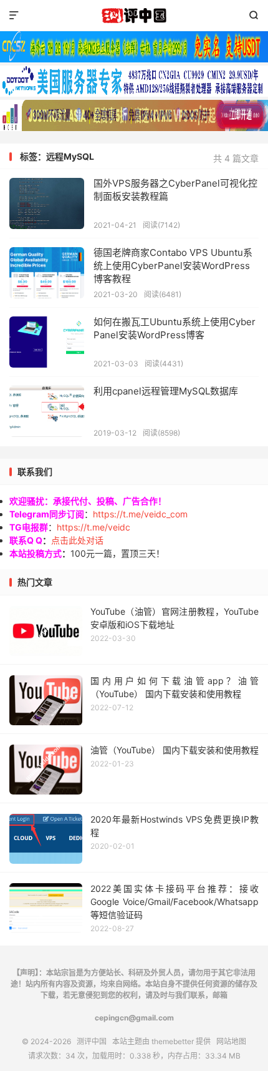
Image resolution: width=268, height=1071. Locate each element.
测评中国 (134, 15)
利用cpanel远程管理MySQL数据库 (165, 391)
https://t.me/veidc (93, 527)
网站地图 (231, 1041)
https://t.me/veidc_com (140, 514)
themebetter (172, 1041)
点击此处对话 (77, 540)
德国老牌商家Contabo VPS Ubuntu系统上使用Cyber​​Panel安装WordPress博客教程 (172, 266)
